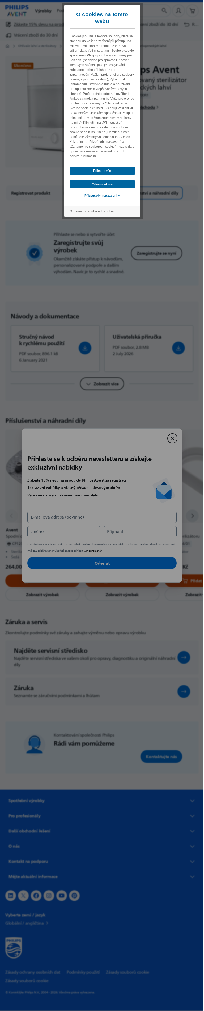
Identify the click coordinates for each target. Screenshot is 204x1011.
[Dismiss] (170, 438)
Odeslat (100, 563)
